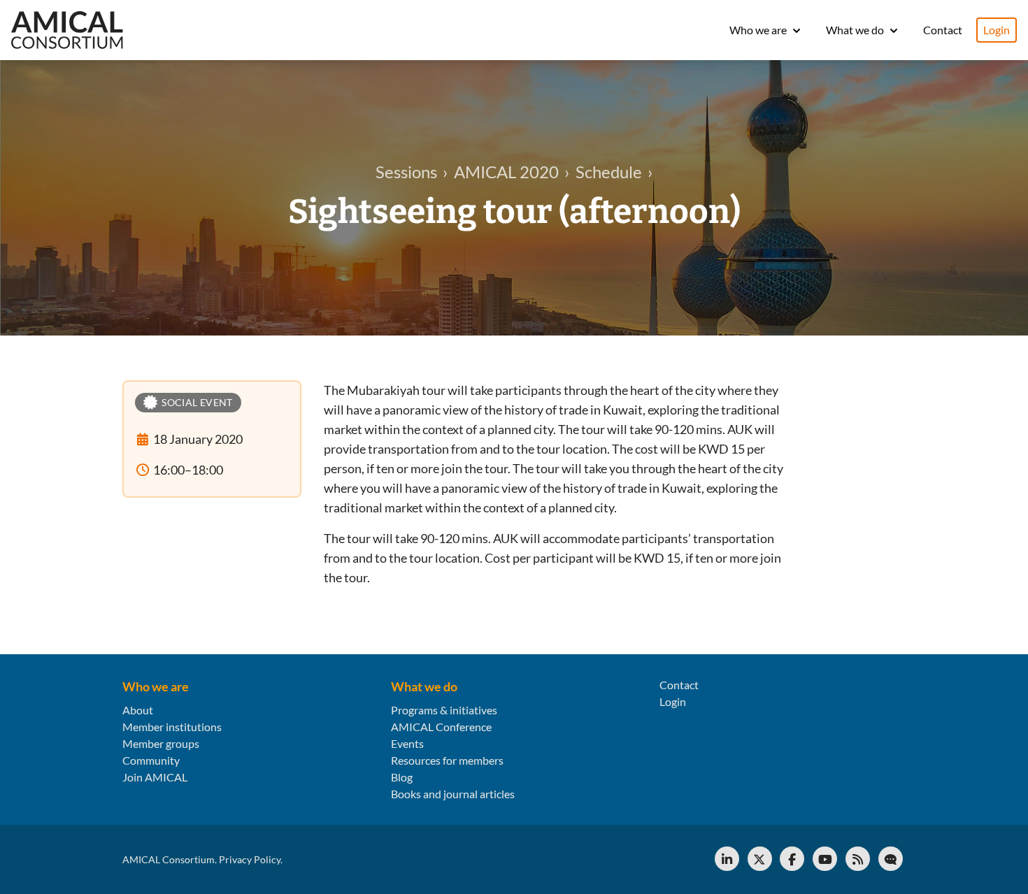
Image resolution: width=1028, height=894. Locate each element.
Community (151, 760)
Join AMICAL (154, 777)
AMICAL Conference (441, 726)
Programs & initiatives (444, 709)
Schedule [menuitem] (609, 171)
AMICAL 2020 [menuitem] (506, 171)
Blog (402, 777)
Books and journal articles (453, 793)
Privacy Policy (249, 859)
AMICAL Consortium (168, 859)
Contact (942, 29)
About (137, 709)
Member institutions (172, 726)
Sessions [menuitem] (406, 171)
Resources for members (447, 760)
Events (407, 743)
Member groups (160, 743)
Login (996, 29)
